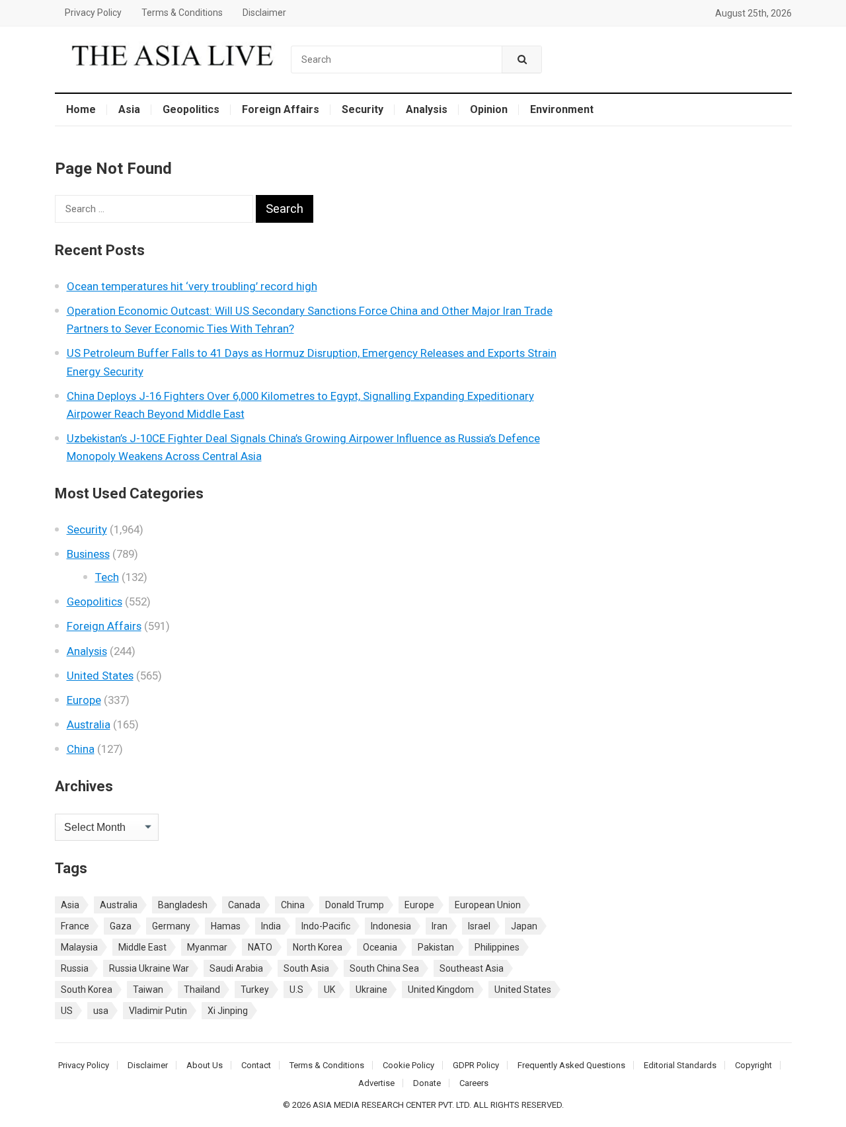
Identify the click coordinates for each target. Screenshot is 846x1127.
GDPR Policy (476, 1065)
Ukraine (371, 989)
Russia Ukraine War (149, 968)
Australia (88, 724)
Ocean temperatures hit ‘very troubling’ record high (192, 286)
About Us (204, 1065)
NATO (260, 947)
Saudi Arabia (236, 968)
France (75, 926)
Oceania (380, 947)
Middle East (142, 947)
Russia (75, 968)
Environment (562, 109)
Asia (129, 109)
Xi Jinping (228, 1010)
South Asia (306, 968)
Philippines (497, 947)
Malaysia (79, 947)
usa (100, 1010)
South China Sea (384, 968)
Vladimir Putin (158, 1010)
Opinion (489, 109)
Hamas (226, 926)
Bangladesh (183, 905)
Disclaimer (264, 12)
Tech (107, 577)
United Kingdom (441, 989)
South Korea (86, 989)
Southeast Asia (472, 968)
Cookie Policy (408, 1065)
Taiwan (148, 989)
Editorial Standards (680, 1065)
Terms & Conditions (182, 12)
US (67, 1010)
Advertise (376, 1083)
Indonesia (391, 926)
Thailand (202, 989)
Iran (439, 926)
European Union (488, 905)
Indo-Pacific (325, 926)
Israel (479, 926)
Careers (473, 1083)
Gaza (121, 926)
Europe (84, 700)
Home (81, 109)
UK (329, 989)
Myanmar (207, 947)
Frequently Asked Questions (571, 1065)
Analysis (426, 109)
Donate (427, 1083)
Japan (524, 926)
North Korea (317, 947)
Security (362, 109)
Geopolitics (191, 109)
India (271, 926)
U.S (296, 989)
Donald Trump (354, 905)
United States (100, 675)
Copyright (753, 1065)
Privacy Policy (93, 12)
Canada (244, 905)
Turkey (255, 989)
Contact (256, 1065)
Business (88, 554)
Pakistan (436, 947)
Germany (171, 926)
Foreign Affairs (280, 109)
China (81, 749)
